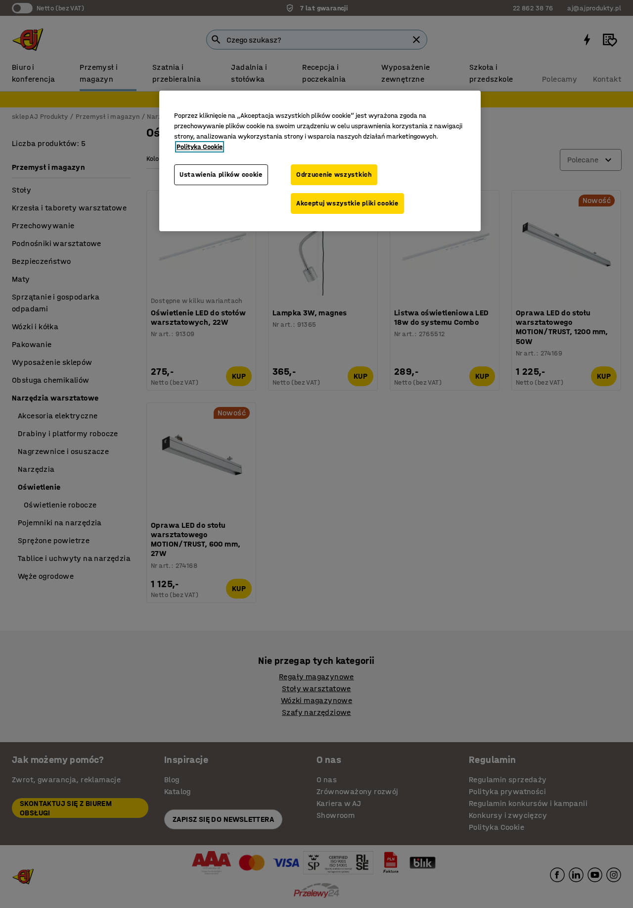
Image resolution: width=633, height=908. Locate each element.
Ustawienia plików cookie (221, 174)
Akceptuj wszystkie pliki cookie (347, 203)
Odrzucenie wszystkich (334, 174)
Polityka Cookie (200, 147)
